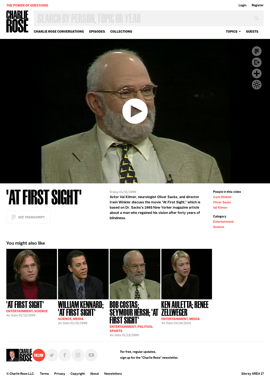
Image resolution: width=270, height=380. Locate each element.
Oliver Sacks (222, 202)
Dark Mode (257, 84)
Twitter (52, 355)
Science (218, 227)
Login (242, 5)
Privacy (59, 374)
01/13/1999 (27, 308)
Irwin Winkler (222, 197)
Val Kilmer (220, 207)
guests (252, 31)
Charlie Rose (17, 21)
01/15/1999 (81, 312)
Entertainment (223, 222)
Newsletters (113, 374)
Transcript (257, 51)
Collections (121, 31)
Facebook (65, 355)
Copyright (77, 374)
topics (232, 31)
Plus (257, 73)
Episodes (97, 31)
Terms (44, 374)
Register (258, 5)
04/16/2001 (185, 312)
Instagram (78, 355)
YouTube (91, 355)
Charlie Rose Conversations (59, 31)
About (94, 374)
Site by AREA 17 (252, 374)
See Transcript (31, 217)
